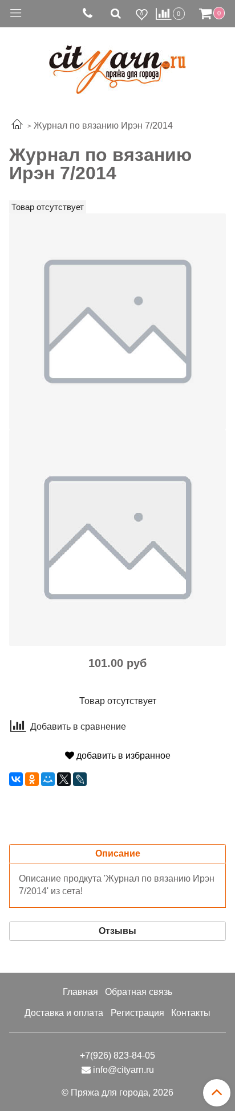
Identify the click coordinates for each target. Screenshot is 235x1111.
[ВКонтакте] (16, 779)
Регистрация (137, 1013)
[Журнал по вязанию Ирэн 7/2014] (117, 321)
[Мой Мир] (48, 779)
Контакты (190, 1013)
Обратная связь (138, 992)
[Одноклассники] (32, 779)
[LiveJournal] (80, 779)
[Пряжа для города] (117, 63)
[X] (64, 779)
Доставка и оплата (64, 1013)
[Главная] (17, 125)
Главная (80, 992)
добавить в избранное (122, 755)
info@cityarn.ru (123, 1070)
